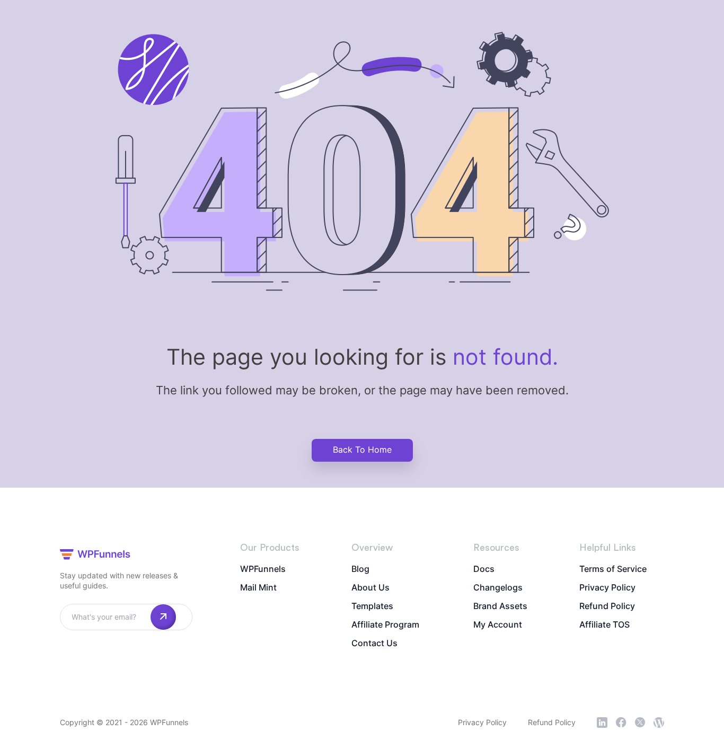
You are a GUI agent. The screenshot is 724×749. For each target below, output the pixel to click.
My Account (497, 624)
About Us (370, 587)
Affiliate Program (385, 624)
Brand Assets (500, 606)
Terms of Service (613, 568)
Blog (360, 568)
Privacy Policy (607, 587)
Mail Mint (258, 587)
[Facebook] (621, 722)
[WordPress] (659, 722)
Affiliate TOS (604, 624)
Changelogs (498, 587)
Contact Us (374, 643)
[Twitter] (640, 722)
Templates (372, 606)
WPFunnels (263, 568)
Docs (484, 568)
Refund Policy (607, 606)
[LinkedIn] (602, 722)
